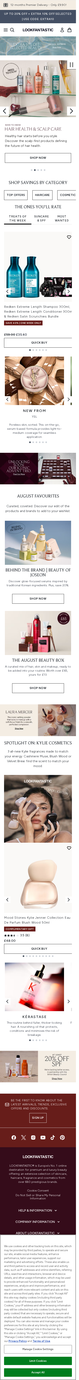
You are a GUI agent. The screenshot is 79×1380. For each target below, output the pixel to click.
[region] (38, 1307)
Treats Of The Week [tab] (18, 218)
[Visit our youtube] (43, 1137)
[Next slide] (71, 111)
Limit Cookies (38, 1360)
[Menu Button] (4, 30)
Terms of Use (41, 1341)
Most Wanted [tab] (62, 218)
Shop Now (38, 158)
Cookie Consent (38, 1190)
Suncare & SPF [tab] (41, 218)
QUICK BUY (39, 342)
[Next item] (68, 291)
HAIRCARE (42, 195)
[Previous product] (7, 899)
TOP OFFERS (16, 195)
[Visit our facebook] (14, 1137)
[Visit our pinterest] (62, 1137)
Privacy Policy (18, 1341)
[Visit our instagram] (33, 1137)
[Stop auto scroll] (71, 64)
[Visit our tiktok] (53, 1137)
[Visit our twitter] (23, 1137)
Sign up (38, 1118)
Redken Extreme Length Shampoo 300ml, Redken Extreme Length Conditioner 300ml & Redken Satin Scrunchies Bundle (38, 311)
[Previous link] (7, 399)
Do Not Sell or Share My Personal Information (38, 1197)
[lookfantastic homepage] (38, 30)
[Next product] (68, 899)
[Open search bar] (12, 30)
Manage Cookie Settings (37, 1349)
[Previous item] (7, 291)
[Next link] (68, 399)
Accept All (37, 1372)
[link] (62, 30)
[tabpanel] (38, 291)
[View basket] (69, 30)
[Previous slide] (4, 111)
